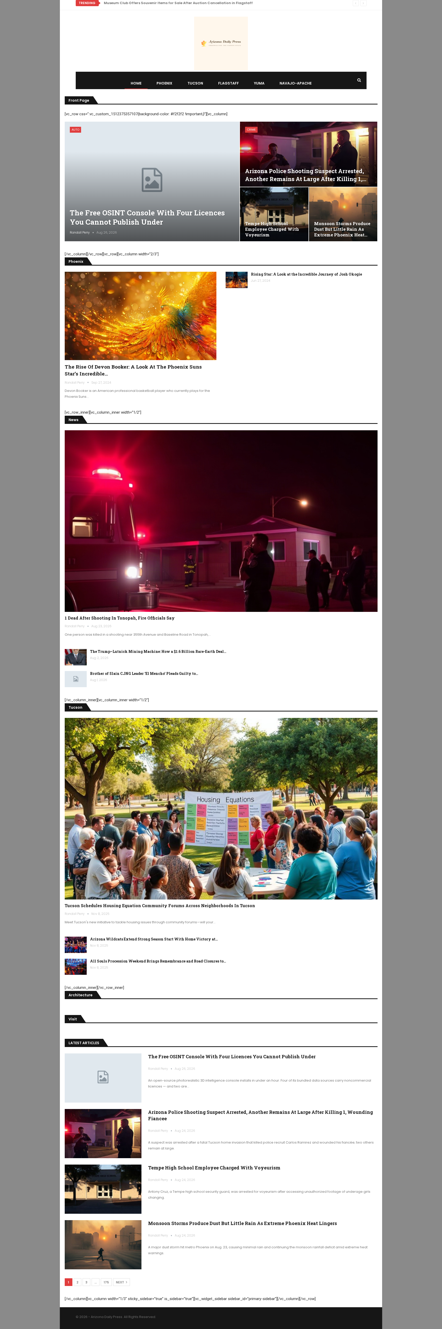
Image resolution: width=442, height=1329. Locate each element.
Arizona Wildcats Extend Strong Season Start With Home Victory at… (154, 939)
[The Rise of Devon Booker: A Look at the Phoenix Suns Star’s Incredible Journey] (141, 316)
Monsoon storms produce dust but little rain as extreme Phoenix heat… (342, 229)
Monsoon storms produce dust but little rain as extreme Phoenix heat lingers (242, 1223)
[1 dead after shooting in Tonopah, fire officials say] (221, 521)
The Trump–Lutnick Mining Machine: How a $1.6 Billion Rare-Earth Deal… (158, 651)
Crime (251, 130)
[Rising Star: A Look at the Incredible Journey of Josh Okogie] (237, 280)
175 (106, 1282)
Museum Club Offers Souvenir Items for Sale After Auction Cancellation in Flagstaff (178, 3)
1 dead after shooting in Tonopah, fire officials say (120, 618)
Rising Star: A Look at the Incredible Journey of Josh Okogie (306, 274)
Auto (75, 130)
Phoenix (164, 83)
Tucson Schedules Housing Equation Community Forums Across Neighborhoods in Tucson (160, 905)
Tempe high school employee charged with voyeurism (272, 229)
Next (120, 1282)
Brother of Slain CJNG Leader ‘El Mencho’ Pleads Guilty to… (144, 673)
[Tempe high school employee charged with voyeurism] (274, 214)
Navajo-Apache (296, 83)
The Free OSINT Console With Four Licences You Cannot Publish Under (147, 217)
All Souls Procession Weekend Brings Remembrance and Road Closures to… (158, 961)
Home (136, 83)
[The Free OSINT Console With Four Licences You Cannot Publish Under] (152, 181)
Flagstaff (228, 83)
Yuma (259, 83)
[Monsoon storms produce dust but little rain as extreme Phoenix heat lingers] (343, 214)
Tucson (195, 83)
